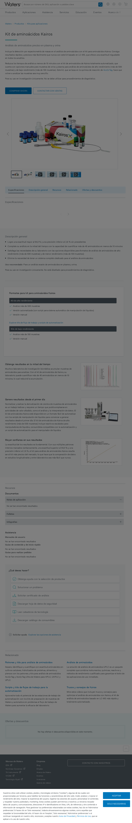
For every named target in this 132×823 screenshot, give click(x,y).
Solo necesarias (116, 803)
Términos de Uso (84, 816)
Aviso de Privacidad (67, 816)
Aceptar (116, 795)
